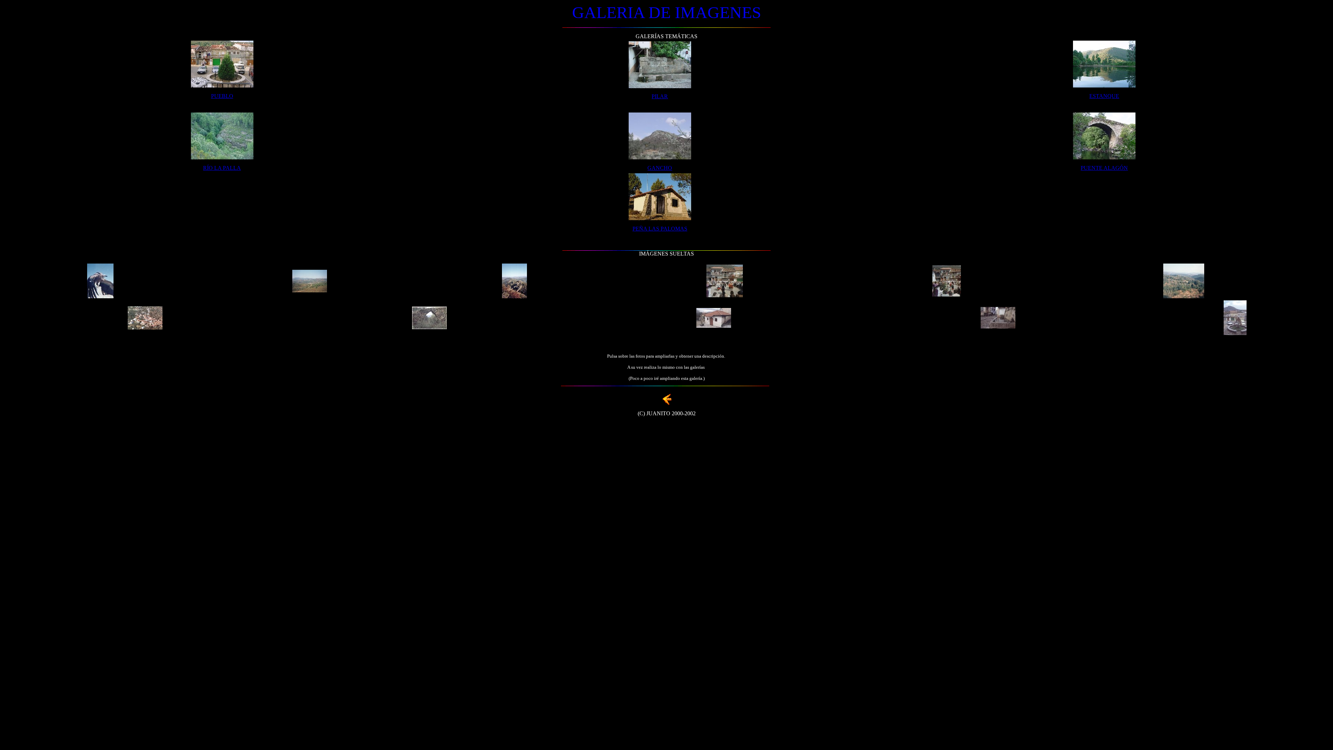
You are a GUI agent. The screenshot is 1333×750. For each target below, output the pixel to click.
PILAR (660, 96)
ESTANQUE (1104, 96)
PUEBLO (222, 96)
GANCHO (659, 168)
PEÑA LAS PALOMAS (659, 229)
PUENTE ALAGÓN (1104, 168)
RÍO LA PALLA (222, 168)
